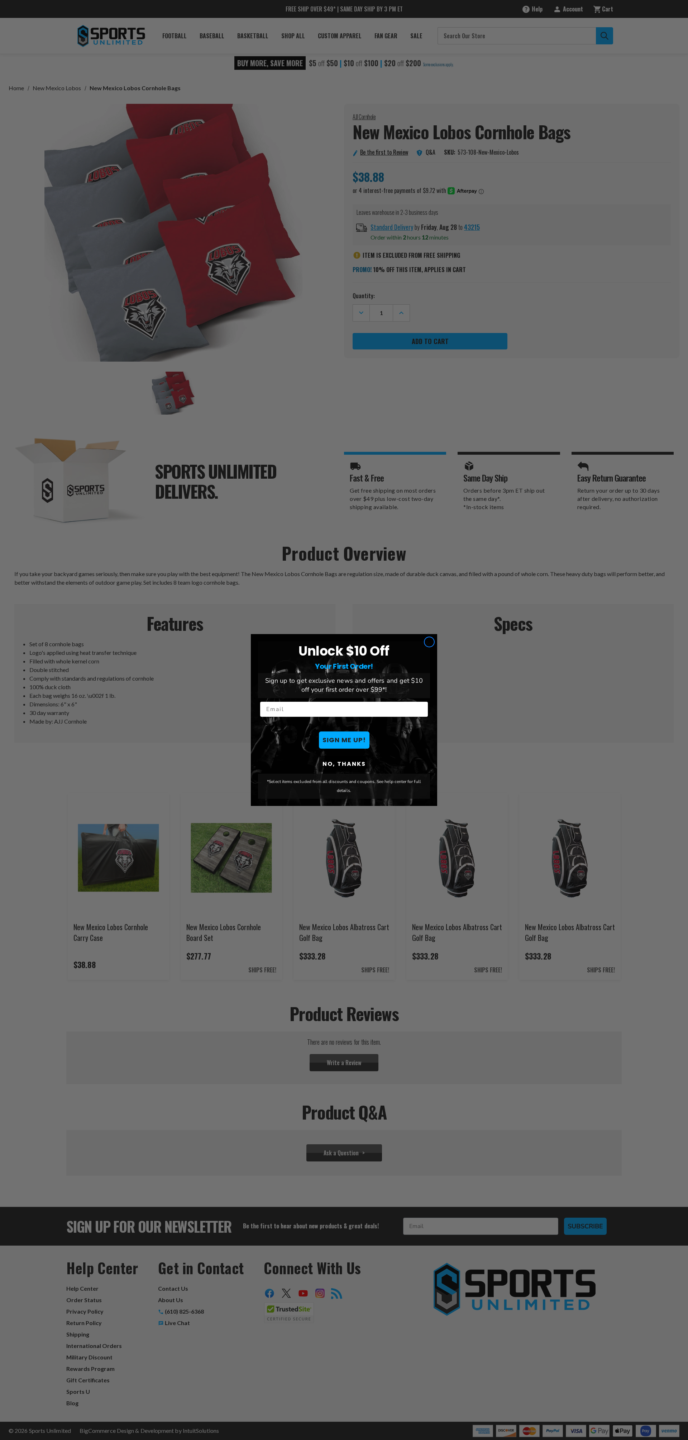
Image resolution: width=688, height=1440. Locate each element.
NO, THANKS (344, 764)
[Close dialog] (429, 642)
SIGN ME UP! (344, 739)
